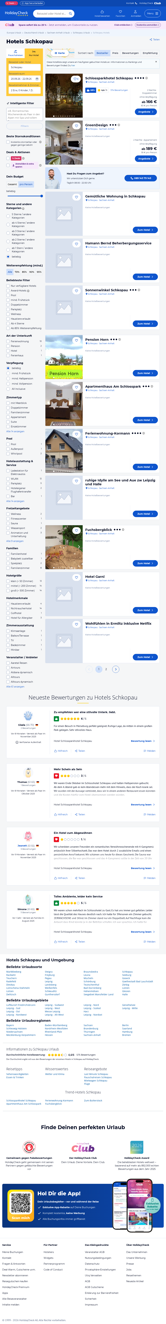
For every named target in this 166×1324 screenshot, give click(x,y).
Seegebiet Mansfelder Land (98, 994)
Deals (10, 3)
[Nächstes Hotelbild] (79, 96)
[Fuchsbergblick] (64, 547)
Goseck (126, 978)
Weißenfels (51, 987)
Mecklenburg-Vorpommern (21, 1034)
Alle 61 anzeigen (15, 686)
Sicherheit (90, 1298)
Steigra (49, 971)
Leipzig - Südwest (54, 1004)
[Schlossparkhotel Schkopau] (64, 96)
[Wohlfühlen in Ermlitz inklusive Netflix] (64, 641)
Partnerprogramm (54, 1263)
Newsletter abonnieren (15, 1275)
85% (24, 271)
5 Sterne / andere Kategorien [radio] (21, 216)
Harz (86, 1011)
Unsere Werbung (136, 1258)
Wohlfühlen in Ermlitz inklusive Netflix (118, 623)
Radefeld (11, 981)
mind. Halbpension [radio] (22, 378)
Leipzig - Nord (91, 1004)
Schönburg (89, 981)
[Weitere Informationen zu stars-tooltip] (22, 208)
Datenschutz (92, 1263)
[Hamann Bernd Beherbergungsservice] (64, 261)
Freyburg (50, 974)
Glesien (126, 991)
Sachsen (88, 1025)
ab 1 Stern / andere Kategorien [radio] (22, 250)
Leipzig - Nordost (93, 1014)
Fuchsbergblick (98, 530)
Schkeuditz (51, 991)
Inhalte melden (10, 1304)
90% (31, 271)
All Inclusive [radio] (18, 388)
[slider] (41, 196)
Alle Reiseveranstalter (14, 1298)
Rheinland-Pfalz (53, 1031)
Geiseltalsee (128, 1004)
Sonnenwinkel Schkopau (106, 290)
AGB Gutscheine (94, 1287)
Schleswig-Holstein (16, 1028)
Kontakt (130, 3)
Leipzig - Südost (92, 1008)
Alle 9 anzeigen (15, 541)
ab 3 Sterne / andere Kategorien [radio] (23, 233)
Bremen (126, 1034)
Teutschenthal (91, 984)
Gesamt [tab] (12, 184)
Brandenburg (91, 1028)
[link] (102, 14)
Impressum (91, 1304)
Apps (5, 1293)
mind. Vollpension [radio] (22, 383)
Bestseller (102, 53)
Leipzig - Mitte (130, 1008)
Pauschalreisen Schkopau (98, 1077)
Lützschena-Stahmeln (18, 987)
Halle (125, 994)
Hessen (49, 1034)
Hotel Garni (95, 577)
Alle (10, 271)
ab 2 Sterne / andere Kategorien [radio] (23, 241)
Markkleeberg (13, 971)
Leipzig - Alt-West (54, 1014)
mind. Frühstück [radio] (21, 373)
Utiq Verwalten (93, 1275)
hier (73, 65)
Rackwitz (11, 974)
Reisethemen (133, 1275)
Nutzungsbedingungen (98, 1258)
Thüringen (89, 1031)
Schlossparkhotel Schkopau (109, 78)
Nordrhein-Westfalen (56, 1028)
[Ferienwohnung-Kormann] (64, 451)
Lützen (10, 991)
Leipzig (49, 981)
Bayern (10, 1025)
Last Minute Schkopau (96, 1074)
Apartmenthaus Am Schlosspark (113, 386)
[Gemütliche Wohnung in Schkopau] (64, 214)
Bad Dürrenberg (92, 987)
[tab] (15, 53)
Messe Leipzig (52, 1011)
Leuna (87, 974)
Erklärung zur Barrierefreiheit (102, 1293)
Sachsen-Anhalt (92, 1034)
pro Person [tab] (26, 184)
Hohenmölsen (91, 991)
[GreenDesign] (64, 143)
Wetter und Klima (54, 1074)
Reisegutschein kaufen (15, 1281)
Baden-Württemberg (56, 1025)
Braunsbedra (91, 971)
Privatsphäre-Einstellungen (100, 1269)
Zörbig (125, 984)
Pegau (48, 978)
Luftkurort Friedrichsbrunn (21, 1004)
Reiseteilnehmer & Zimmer (24, 85)
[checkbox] (24, 143)
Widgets (48, 1258)
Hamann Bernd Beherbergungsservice (118, 243)
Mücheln (88, 978)
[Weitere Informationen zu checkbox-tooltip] (40, 142)
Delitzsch (11, 994)
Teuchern (11, 978)
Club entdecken (122, 25)
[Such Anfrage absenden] (70, 14)
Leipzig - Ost (13, 1011)
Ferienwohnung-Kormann (107, 433)
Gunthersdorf (52, 994)
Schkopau (127, 971)
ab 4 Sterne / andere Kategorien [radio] (23, 224)
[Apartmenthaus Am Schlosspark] (64, 404)
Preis (115, 53)
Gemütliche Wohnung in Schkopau (115, 196)
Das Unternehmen (136, 1252)
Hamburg (127, 1031)
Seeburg (126, 974)
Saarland (127, 1028)
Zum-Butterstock (93, 1100)
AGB (87, 1281)
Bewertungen (130, 53)
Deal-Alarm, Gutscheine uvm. (19, 1269)
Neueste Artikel (135, 1281)
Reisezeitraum (17, 73)
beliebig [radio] (16, 256)
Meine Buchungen (12, 1252)
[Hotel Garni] (64, 594)
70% (17, 271)
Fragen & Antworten (13, 1263)
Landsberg (50, 984)
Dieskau (10, 984)
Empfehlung (150, 53)
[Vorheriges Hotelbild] (49, 96)
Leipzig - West (52, 1008)
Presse (130, 1263)
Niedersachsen (14, 1031)
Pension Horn (97, 340)
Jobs (128, 1269)
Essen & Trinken (15, 1077)
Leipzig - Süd (13, 1008)
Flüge (87, 1083)
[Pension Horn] (64, 357)
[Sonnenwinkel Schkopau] (64, 308)
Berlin (125, 1025)
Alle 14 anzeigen (15, 431)
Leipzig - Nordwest (16, 1014)
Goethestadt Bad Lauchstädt (137, 981)
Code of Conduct (53, 1269)
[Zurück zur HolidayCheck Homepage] (16, 13)
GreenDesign (96, 125)
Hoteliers (49, 1252)
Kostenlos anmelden (146, 25)
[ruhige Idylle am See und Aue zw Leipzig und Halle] (64, 498)
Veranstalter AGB (95, 1252)
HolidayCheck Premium (15, 1287)
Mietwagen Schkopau (95, 1080)
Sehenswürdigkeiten (17, 1074)
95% (39, 271)
